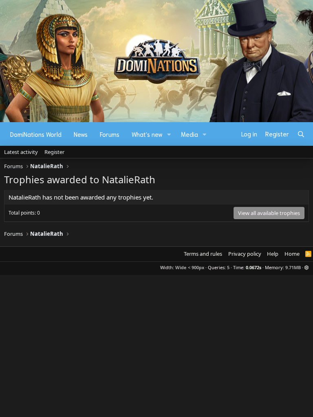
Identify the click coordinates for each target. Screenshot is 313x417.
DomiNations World (36, 134)
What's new (147, 134)
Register (54, 152)
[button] (169, 134)
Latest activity (21, 152)
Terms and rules (203, 253)
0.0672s (253, 267)
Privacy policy (244, 253)
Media (189, 134)
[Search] (301, 134)
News (81, 134)
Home (292, 253)
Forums (109, 134)
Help (272, 253)
